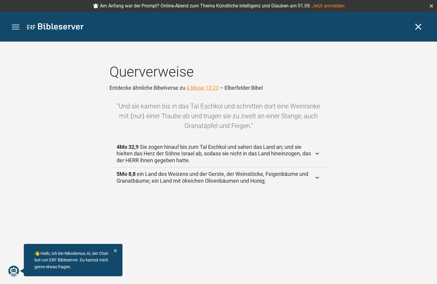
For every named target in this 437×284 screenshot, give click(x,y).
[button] (431, 6)
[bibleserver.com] (55, 27)
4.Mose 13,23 (202, 88)
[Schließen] (418, 27)
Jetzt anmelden (328, 6)
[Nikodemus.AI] (13, 271)
